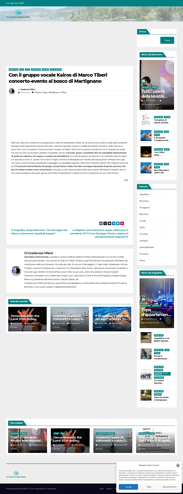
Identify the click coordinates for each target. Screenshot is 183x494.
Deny (149, 487)
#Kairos (38, 92)
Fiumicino (144, 254)
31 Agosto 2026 (151, 101)
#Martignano (54, 92)
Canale (143, 221)
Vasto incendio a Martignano (161, 398)
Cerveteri (144, 234)
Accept (128, 487)
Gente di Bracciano (57, 272)
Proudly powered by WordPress (17, 489)
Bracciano (146, 87)
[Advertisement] (69, 47)
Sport (157, 134)
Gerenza (109, 489)
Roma (142, 260)
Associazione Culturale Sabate (61, 279)
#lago (44, 92)
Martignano (36, 69)
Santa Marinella (147, 247)
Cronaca (155, 305)
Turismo (45, 69)
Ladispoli (144, 241)
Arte (21, 69)
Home (102, 489)
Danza (167, 149)
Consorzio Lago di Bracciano (161, 373)
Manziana (144, 214)
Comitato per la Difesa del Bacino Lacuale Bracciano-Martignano (53, 283)
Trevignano (145, 208)
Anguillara (13, 69)
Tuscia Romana (56, 69)
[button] (178, 465)
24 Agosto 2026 (151, 319)
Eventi (56, 433)
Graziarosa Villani (28, 89)
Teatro (167, 117)
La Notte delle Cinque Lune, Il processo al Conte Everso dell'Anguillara (79, 276)
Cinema (154, 87)
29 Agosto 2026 (148, 445)
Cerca (142, 31)
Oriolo (142, 227)
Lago (27, 69)
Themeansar (51, 489)
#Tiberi (64, 92)
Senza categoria (109, 433)
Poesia (157, 353)
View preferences (169, 487)
